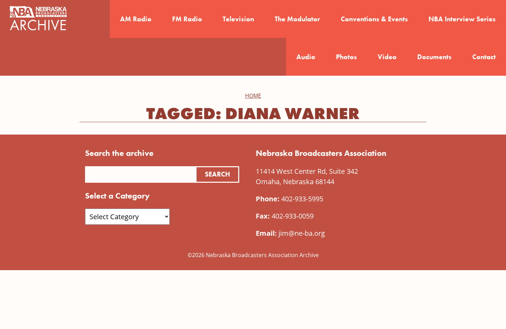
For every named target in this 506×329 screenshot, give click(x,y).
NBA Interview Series (462, 18)
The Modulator (297, 18)
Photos (346, 56)
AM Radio (135, 18)
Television (238, 18)
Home (253, 95)
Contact (484, 56)
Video (387, 56)
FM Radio (187, 18)
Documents (434, 56)
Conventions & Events (374, 18)
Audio (305, 56)
